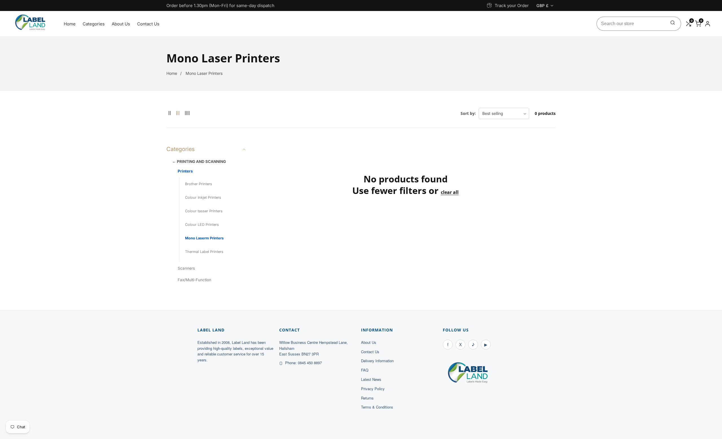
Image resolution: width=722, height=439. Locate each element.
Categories (94, 24)
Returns (367, 398)
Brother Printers (198, 184)
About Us (121, 24)
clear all (450, 192)
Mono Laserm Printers (204, 238)
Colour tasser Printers (204, 211)
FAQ (364, 370)
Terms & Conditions (377, 407)
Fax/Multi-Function (194, 280)
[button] (206, 149)
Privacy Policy (373, 388)
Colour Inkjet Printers (203, 197)
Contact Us (148, 24)
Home (70, 24)
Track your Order (512, 5)
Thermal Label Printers (204, 252)
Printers (185, 171)
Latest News (371, 379)
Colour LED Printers (202, 224)
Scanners (186, 268)
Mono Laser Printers (204, 73)
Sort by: (468, 113)
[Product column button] (169, 113)
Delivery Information (377, 360)
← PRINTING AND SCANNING (199, 161)
